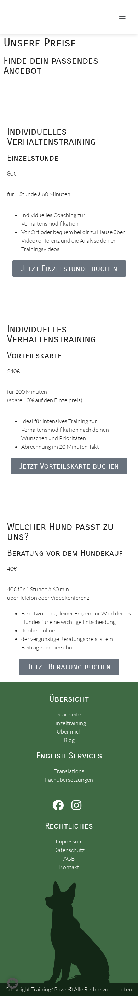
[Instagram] (76, 805)
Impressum (69, 841)
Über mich (69, 731)
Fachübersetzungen (69, 779)
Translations (69, 771)
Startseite (69, 714)
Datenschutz (69, 849)
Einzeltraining (69, 722)
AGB (69, 858)
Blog (69, 739)
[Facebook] (58, 805)
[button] (122, 17)
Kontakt (69, 866)
